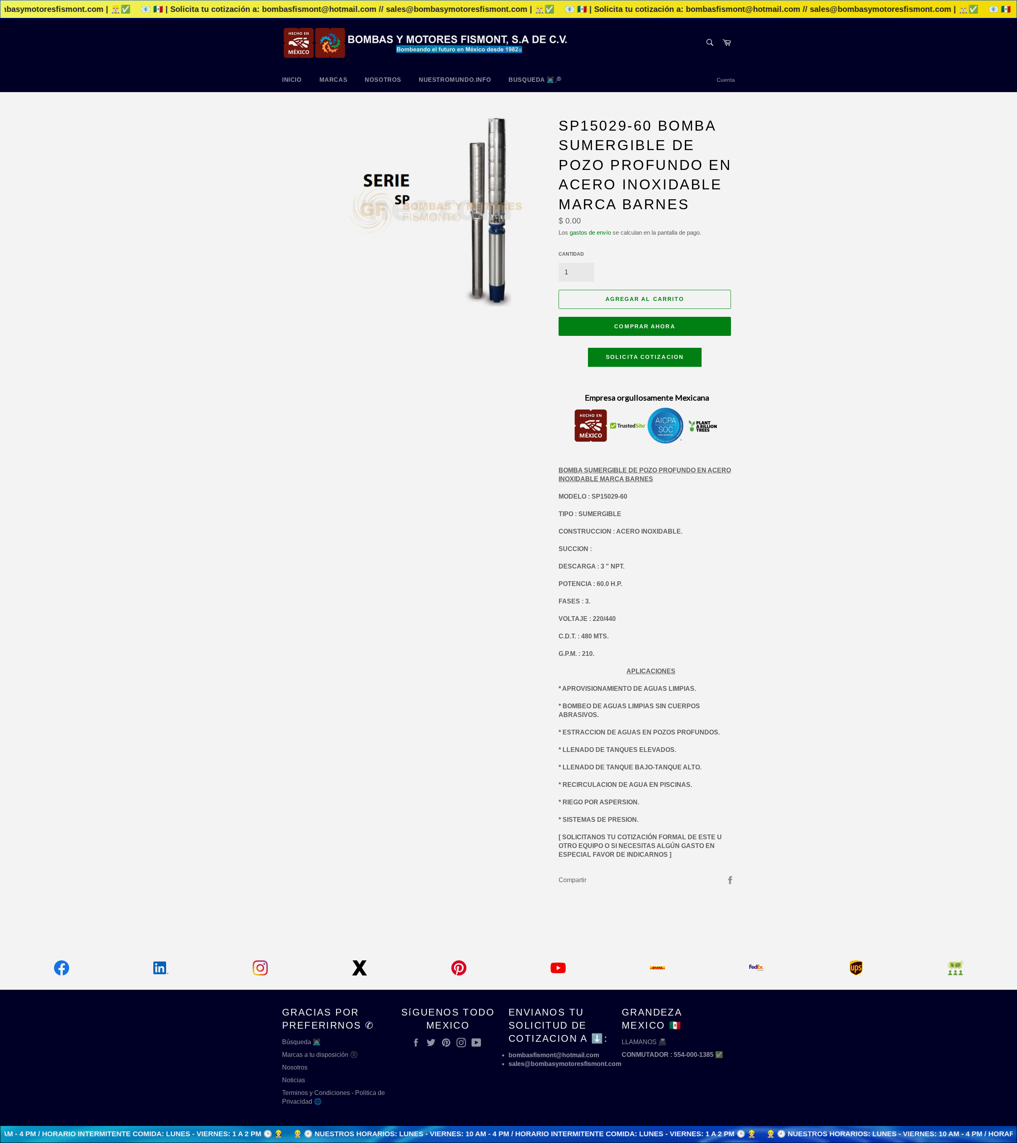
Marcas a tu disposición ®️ (320, 1054)
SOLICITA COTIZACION (645, 357)
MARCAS (333, 79)
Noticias (293, 1080)
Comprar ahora (644, 326)
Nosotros (294, 1067)
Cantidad (571, 254)
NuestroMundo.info (455, 79)
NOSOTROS (383, 79)
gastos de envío (590, 232)
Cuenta (726, 80)
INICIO (292, 79)
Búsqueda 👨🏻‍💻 (301, 1042)
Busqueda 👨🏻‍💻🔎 (535, 79)
